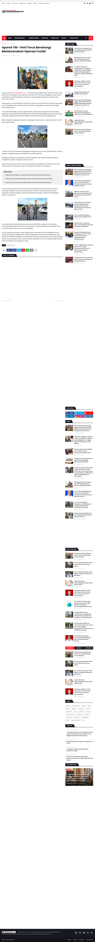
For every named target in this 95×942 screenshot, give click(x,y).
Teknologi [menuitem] (54, 38)
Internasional (76, 706)
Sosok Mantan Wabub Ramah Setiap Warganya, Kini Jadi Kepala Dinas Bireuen (82, 638)
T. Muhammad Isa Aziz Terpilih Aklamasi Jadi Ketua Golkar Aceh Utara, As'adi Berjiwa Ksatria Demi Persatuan (80, 733)
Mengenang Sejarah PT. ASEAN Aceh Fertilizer (82, 93)
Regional (81, 708)
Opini (89, 706)
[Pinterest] (23, 250)
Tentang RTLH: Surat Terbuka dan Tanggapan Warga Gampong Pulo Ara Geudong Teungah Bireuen (83, 615)
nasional (69, 717)
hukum (88, 711)
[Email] (31, 250)
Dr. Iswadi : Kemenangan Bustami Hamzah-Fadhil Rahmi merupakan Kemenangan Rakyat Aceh (83, 604)
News (83, 706)
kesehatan (79, 714)
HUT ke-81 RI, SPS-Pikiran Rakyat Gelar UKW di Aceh (82, 216)
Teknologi (69, 711)
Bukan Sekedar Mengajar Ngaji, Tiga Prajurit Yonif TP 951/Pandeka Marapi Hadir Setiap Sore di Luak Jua (83, 102)
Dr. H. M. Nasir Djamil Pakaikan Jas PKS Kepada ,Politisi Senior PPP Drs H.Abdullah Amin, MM (82, 505)
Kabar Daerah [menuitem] (34, 38)
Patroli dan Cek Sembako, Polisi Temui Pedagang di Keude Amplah (82, 131)
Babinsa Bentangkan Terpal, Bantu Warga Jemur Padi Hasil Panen (28, 175)
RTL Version (89, 940)
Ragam (74, 708)
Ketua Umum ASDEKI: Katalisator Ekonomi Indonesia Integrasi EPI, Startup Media (80, 758)
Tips (75, 711)
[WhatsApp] (27, 250)
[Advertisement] (59, 20)
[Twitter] (19, 250)
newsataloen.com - (20, 93)
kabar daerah (11, 43)
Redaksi (29, 3)
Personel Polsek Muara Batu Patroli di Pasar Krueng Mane (83, 564)
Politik (68, 708)
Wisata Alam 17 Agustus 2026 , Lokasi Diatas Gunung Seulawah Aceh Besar (83, 224)
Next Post (59, 301)
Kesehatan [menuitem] (74, 38)
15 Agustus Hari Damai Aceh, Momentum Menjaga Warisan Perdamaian (83, 460)
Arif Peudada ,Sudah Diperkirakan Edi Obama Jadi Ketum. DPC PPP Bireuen (83, 112)
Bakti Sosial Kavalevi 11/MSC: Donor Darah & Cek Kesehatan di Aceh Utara (83, 451)
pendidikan (85, 717)
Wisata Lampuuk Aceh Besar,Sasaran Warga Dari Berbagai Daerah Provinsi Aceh (83, 194)
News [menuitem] (10, 38)
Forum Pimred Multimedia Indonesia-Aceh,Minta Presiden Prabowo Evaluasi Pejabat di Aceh (83, 183)
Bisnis (68, 706)
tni (83, 720)
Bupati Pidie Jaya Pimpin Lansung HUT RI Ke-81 (79, 742)
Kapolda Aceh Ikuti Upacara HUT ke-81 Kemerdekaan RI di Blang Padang (83, 259)
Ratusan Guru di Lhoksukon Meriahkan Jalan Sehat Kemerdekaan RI (28, 182)
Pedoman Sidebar (44, 3)
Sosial (88, 708)
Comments (88, 648)
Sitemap (15, 3)
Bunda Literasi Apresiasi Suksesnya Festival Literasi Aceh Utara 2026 (29, 179)
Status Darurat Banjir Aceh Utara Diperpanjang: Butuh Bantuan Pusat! (83, 50)
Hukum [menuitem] (63, 38)
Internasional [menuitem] (19, 38)
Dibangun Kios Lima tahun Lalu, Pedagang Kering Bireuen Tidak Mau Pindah (82, 59)
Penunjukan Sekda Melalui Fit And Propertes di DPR (77, 750)
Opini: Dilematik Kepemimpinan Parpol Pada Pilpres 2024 (83, 121)
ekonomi (81, 711)
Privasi (35, 3)
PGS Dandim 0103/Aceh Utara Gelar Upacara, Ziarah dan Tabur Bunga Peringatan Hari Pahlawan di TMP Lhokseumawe (83, 626)
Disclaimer (22, 3)
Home (3, 3)
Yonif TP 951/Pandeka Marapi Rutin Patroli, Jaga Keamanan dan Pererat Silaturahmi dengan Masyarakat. (83, 248)
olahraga (76, 717)
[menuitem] (4, 38)
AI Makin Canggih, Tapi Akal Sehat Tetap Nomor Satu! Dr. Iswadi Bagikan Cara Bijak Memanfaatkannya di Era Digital (83, 440)
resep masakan (76, 720)
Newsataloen (10, 940)
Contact (81, 940)
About (9, 3)
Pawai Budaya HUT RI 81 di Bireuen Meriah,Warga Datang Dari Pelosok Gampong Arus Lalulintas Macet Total (82, 206)
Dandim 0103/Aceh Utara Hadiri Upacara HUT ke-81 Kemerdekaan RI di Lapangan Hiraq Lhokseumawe (82, 236)
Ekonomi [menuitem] (45, 38)
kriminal (87, 714)
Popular (70, 648)
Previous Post (7, 301)
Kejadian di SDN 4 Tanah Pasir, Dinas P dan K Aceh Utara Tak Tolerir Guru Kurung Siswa (82, 83)
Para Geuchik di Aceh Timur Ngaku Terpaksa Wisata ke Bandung (83, 573)
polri (68, 720)
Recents (79, 648)
